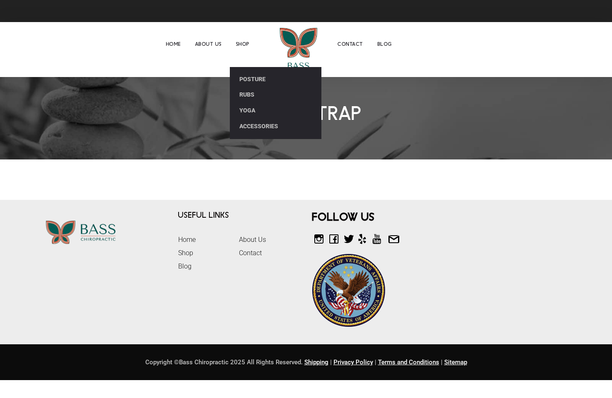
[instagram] (565, 10)
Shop (243, 44)
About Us (208, 44)
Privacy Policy (353, 362)
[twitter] (550, 10)
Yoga (247, 110)
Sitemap (455, 362)
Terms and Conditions (408, 362)
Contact (350, 44)
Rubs (246, 94)
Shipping (316, 362)
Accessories (258, 126)
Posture (252, 79)
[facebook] (534, 10)
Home (173, 44)
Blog (385, 44)
